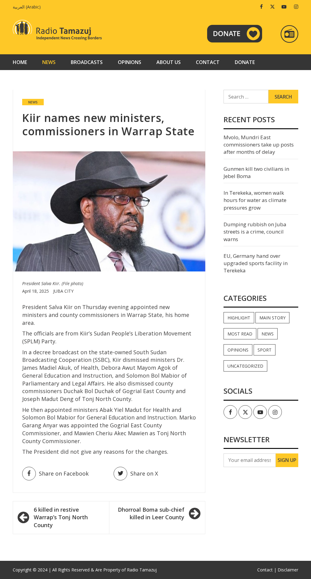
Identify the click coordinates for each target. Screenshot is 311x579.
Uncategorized (245, 366)
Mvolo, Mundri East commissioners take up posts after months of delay (259, 145)
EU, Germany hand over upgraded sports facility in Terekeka (256, 263)
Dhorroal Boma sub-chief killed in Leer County (151, 513)
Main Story (272, 318)
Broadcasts (87, 62)
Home (20, 62)
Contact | (266, 570)
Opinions (129, 62)
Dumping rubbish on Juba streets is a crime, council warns (255, 232)
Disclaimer (288, 570)
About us (168, 62)
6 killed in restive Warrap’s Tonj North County (61, 517)
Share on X (144, 473)
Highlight (238, 318)
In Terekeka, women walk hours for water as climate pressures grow (255, 200)
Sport (265, 350)
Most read (239, 334)
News (49, 62)
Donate (245, 62)
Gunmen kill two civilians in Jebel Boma (256, 172)
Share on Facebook (64, 473)
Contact (208, 62)
